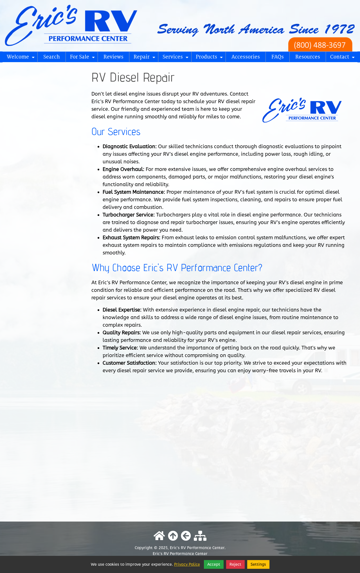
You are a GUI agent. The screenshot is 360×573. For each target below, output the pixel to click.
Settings (258, 564)
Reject (235, 564)
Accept (213, 564)
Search (51, 57)
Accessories (245, 57)
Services (176, 58)
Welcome (21, 58)
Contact (343, 58)
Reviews (113, 57)
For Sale (83, 58)
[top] (173, 536)
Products (210, 58)
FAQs (277, 57)
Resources (307, 57)
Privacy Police (187, 564)
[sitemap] (200, 536)
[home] (180, 25)
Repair (145, 58)
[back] (186, 536)
